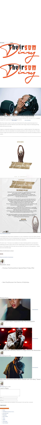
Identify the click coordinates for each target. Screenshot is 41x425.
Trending (8, 411)
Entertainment (20, 116)
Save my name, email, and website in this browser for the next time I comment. (17, 402)
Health (4, 419)
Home (4, 410)
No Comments (28, 120)
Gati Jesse (14, 120)
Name (1, 397)
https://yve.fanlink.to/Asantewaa (6, 257)
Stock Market (5, 422)
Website (1, 400)
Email (1, 398)
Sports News (5, 416)
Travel (4, 418)
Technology (5, 421)
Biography (5, 414)
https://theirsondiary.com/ (5, 233)
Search (12, 42)
